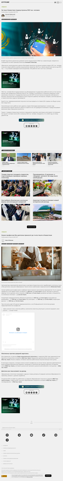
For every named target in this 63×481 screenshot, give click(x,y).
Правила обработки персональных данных (11, 453)
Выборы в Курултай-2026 (7, 463)
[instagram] (7, 435)
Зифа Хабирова (9, 240)
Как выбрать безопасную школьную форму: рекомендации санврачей (14, 201)
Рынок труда (13, 19)
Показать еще (31, 226)
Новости (4, 6)
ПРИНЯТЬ (48, 475)
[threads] (55, 435)
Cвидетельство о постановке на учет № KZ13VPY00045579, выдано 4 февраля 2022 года (15, 471)
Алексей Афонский (10, 14)
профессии (15, 243)
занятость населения (6, 19)
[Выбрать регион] (55, 2)
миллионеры (9, 243)
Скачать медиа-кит (7, 461)
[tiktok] (43, 435)
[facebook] (7, 440)
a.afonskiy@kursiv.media (9, 16)
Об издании (5, 445)
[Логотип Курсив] (5, 2)
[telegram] (19, 435)
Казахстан (4, 243)
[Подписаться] (61, 429)
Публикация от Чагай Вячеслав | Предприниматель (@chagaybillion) (18, 348)
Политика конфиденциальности (9, 448)
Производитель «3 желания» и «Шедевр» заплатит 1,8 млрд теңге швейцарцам (45, 176)
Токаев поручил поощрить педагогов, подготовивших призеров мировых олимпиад (15, 176)
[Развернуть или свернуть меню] (61, 2)
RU (58, 2)
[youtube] (31, 435)
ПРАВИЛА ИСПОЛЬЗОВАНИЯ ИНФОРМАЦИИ (10, 458)
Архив (4, 450)
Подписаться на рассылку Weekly (8, 427)
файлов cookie (30, 476)
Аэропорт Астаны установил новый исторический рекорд (46, 201)
